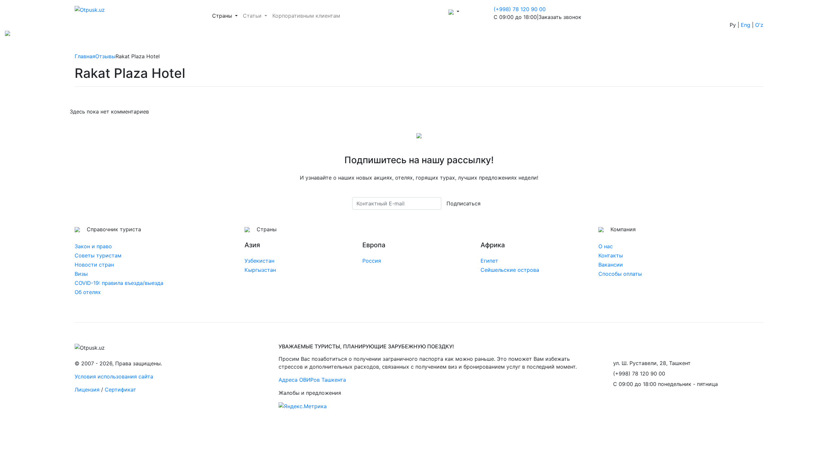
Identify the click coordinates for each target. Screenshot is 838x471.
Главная (85, 56)
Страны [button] (226, 15)
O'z (759, 25)
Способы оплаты (620, 273)
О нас (605, 246)
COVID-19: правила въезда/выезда (119, 283)
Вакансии (610, 264)
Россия (371, 260)
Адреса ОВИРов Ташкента (312, 379)
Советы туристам (98, 255)
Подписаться (463, 203)
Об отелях (88, 292)
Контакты (610, 255)
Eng (745, 25)
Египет (489, 260)
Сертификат (120, 389)
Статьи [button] (253, 15)
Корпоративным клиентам (306, 15)
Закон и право (93, 246)
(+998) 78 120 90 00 (520, 9)
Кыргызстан (260, 270)
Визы (81, 273)
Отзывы (105, 56)
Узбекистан (259, 260)
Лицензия (87, 389)
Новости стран (94, 264)
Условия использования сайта (114, 376)
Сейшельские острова (510, 270)
